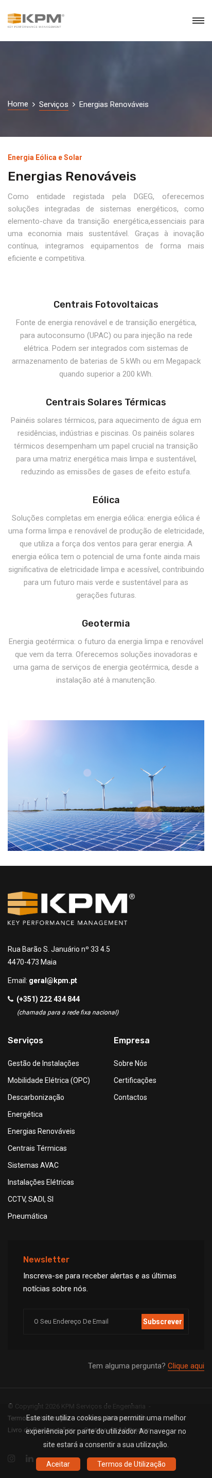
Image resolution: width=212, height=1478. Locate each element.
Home (18, 104)
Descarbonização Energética (36, 1105)
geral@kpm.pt (53, 980)
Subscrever (162, 1321)
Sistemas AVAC (33, 1165)
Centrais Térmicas (37, 1148)
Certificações (135, 1080)
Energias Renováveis (41, 1131)
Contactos (130, 1097)
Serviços (53, 104)
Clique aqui (186, 1365)
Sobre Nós (130, 1063)
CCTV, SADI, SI (31, 1199)
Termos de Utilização (131, 1464)
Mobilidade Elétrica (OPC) (49, 1080)
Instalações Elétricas (41, 1182)
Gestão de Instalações (43, 1063)
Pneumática (27, 1216)
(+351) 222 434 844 (48, 999)
